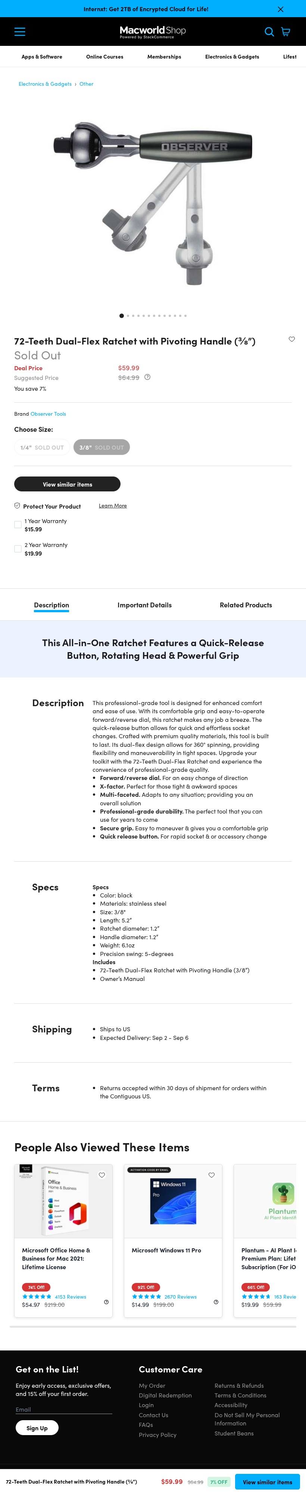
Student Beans (234, 1433)
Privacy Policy (158, 1434)
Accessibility (231, 1404)
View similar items (67, 484)
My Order (152, 1385)
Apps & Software (42, 56)
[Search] (269, 31)
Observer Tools (48, 413)
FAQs (146, 1424)
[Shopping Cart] (285, 32)
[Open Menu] (21, 31)
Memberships (164, 56)
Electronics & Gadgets (232, 56)
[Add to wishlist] (291, 338)
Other (86, 83)
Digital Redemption (165, 1395)
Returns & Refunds (239, 1385)
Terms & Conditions (240, 1395)
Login (146, 1404)
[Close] (281, 9)
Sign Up (37, 1428)
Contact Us (153, 1414)
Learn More (113, 505)
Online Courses (105, 56)
